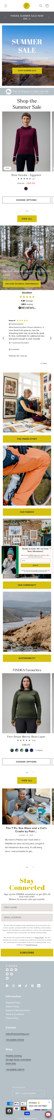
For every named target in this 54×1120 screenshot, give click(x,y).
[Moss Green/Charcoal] (12, 750)
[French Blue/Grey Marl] (17, 750)
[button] (6, 6)
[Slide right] (33, 211)
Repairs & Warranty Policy (18, 1010)
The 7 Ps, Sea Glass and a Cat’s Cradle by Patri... (26, 829)
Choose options (26, 200)
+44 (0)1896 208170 (15, 1069)
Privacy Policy (12, 1018)
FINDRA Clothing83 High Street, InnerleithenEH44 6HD (18, 1059)
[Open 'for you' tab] (9, 1110)
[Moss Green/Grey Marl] (22, 750)
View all (27, 218)
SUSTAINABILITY (27, 658)
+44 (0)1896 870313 (15, 1039)
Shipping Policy (13, 1002)
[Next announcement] (49, 17)
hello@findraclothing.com (17, 1033)
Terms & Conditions (15, 1014)
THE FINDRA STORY (27, 438)
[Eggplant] (26, 188)
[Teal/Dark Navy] (27, 750)
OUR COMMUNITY (27, 585)
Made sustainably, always (30, 91)
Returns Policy (12, 1006)
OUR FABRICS (27, 512)
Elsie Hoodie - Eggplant (26, 175)
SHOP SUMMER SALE (27, 70)
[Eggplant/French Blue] (32, 750)
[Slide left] (21, 211)
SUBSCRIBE (27, 952)
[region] (27, 338)
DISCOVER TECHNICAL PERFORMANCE (21, 283)
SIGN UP (35, 565)
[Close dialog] (50, 548)
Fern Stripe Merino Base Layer (26, 736)
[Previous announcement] (5, 17)
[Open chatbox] (48, 1114)
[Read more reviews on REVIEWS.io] (27, 309)
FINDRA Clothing (30, 1118)
